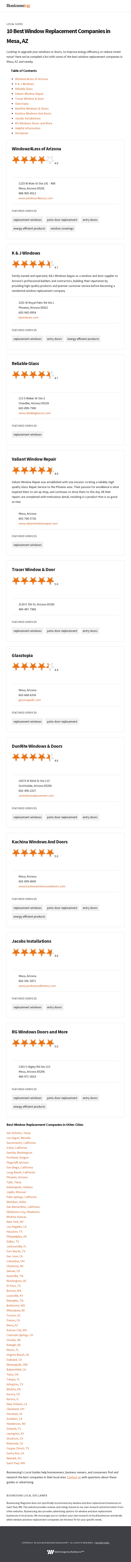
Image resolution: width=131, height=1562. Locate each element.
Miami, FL (12, 1350)
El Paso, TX (13, 1286)
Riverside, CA (14, 1443)
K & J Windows (24, 84)
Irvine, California (16, 1148)
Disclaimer (21, 133)
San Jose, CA (14, 1256)
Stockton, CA (14, 1438)
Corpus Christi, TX (17, 1448)
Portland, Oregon (17, 1157)
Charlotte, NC (15, 1266)
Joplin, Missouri (16, 1192)
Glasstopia (21, 103)
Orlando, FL (13, 1429)
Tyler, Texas (13, 1182)
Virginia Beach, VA (17, 1355)
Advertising (102, 1542)
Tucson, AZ (13, 1315)
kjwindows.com (29, 317)
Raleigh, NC (13, 1345)
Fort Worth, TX (15, 1251)
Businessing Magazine (18, 6)
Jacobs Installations (28, 118)
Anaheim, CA (14, 1419)
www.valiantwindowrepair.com (38, 523)
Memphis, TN (14, 1300)
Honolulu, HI (14, 1414)
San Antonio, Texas (18, 1133)
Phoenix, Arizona (17, 1177)
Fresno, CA (13, 1320)
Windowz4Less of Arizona (31, 79)
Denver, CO (13, 1271)
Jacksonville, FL (16, 1246)
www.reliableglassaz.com (35, 413)
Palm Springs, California (21, 1197)
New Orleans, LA (16, 1404)
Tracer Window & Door (29, 99)
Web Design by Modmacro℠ (69, 1551)
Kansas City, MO (16, 1330)
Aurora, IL (12, 1399)
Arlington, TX (14, 1384)
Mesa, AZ (12, 1325)
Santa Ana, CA (15, 1453)
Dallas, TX (12, 1241)
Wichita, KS (13, 1389)
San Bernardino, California (23, 1207)
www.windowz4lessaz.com (36, 198)
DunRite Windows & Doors (32, 108)
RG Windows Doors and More (33, 123)
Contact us (74, 1477)
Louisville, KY (14, 1296)
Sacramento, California (21, 1143)
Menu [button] (120, 5)
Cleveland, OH (15, 1409)
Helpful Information (27, 128)
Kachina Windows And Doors (33, 113)
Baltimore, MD (15, 1305)
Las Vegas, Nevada (18, 1138)
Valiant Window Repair (29, 94)
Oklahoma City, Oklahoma (23, 1212)
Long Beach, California (20, 1172)
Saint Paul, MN (15, 1463)
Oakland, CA (14, 1360)
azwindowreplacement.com (36, 795)
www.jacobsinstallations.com (37, 986)
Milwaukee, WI (15, 1310)
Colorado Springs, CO (19, 1335)
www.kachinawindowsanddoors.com (42, 886)
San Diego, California (19, 1167)
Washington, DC (16, 1281)
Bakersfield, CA (16, 1369)
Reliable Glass (24, 89)
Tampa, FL (13, 1379)
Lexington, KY (15, 1433)
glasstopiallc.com (30, 700)
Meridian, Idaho (16, 1202)
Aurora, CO (13, 1394)
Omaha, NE (13, 1340)
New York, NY (15, 1222)
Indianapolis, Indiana (19, 1187)
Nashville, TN (14, 1276)
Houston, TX (14, 1231)
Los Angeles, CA (16, 1227)
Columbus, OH (15, 1261)
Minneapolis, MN (16, 1364)
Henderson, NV (15, 1424)
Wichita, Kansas (16, 1217)
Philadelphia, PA (16, 1236)
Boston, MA (13, 1291)
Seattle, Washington (19, 1153)
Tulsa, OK (12, 1374)
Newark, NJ (13, 1458)
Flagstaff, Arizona (17, 1162)
